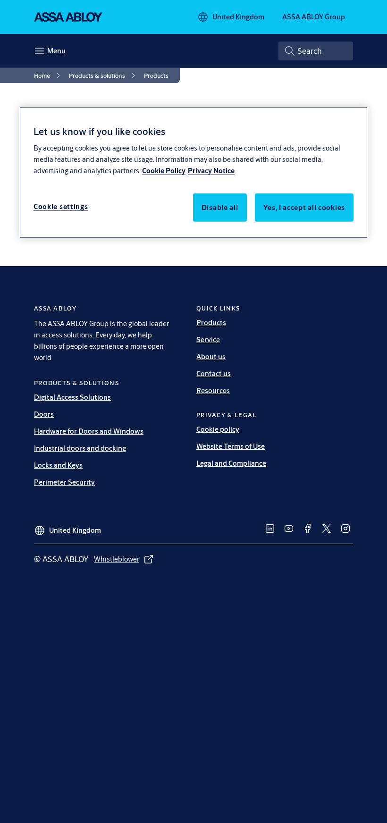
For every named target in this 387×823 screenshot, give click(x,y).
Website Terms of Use (230, 446)
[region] (193, 172)
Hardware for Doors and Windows (88, 431)
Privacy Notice (211, 170)
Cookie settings (61, 206)
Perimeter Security (64, 482)
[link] (48, 75)
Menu (56, 50)
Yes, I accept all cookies (304, 207)
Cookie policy (217, 429)
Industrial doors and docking (80, 448)
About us (211, 356)
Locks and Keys (58, 465)
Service (208, 339)
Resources (213, 390)
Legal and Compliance (231, 463)
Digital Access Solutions (72, 397)
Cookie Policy (163, 170)
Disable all (220, 207)
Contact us (213, 373)
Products (211, 322)
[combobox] (315, 51)
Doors (44, 414)
